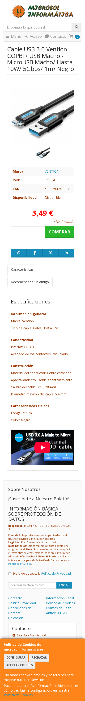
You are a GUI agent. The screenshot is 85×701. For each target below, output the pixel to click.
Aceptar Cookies (19, 665)
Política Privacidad (22, 603)
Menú (15, 36)
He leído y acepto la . (42, 574)
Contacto (57, 36)
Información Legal (60, 598)
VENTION (52, 171)
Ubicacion (15, 618)
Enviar (64, 585)
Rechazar (39, 657)
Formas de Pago (59, 608)
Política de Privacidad (19, 563)
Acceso (35, 36)
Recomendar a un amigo (30, 282)
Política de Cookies (18, 695)
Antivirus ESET (57, 613)
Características (22, 269)
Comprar (59, 232)
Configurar (16, 657)
